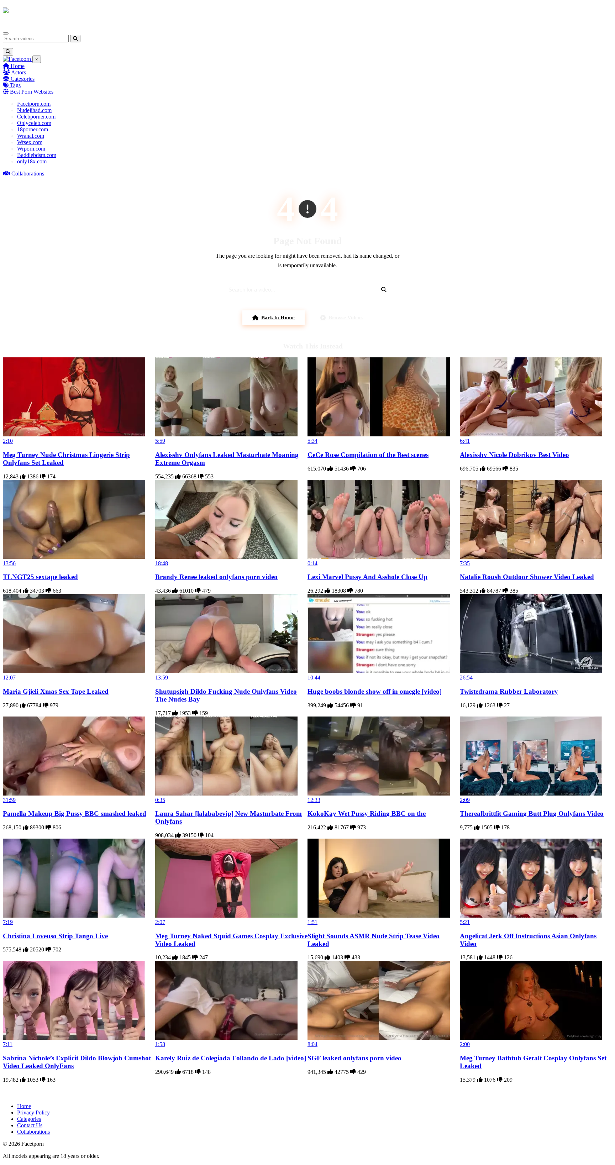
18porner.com (32, 129)
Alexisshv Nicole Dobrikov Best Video (514, 454)
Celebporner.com (36, 117)
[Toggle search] (8, 52)
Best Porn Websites (31, 92)
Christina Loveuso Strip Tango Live (55, 936)
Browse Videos (345, 317)
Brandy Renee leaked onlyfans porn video (216, 577)
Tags (15, 85)
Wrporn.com (31, 149)
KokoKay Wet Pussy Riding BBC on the (367, 813)
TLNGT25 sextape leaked (40, 577)
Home (17, 66)
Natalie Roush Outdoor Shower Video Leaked (527, 577)
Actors (18, 72)
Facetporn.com (34, 104)
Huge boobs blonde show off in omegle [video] (375, 691)
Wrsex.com (29, 142)
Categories (22, 79)
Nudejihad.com (34, 110)
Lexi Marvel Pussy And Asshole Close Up (367, 577)
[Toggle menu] (6, 33)
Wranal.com (30, 136)
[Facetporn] (31, 13)
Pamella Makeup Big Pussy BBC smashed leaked (74, 813)
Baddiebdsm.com (36, 155)
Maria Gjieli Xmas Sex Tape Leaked (56, 691)
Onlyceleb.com (34, 123)
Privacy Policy (33, 1112)
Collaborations (27, 173)
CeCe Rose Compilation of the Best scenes (368, 454)
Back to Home (278, 317)
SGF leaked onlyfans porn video (354, 1058)
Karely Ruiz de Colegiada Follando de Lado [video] (230, 1058)
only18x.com (32, 161)
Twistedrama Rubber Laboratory (509, 691)
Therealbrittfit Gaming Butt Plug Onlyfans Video (532, 813)
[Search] (75, 38)
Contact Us (29, 1125)
